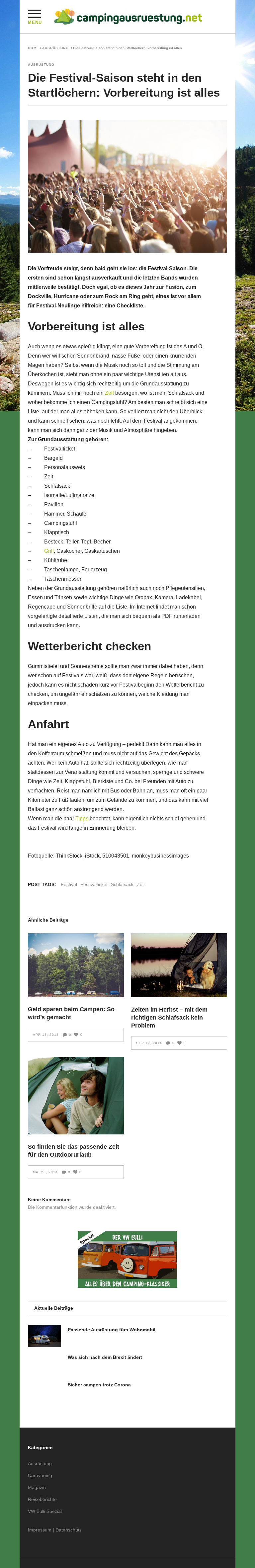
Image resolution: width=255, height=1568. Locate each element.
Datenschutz (68, 1529)
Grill (49, 551)
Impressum (39, 1529)
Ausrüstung (55, 48)
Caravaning (40, 1475)
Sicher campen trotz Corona (99, 1384)
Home (33, 48)
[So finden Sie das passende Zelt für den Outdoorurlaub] (76, 1095)
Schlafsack (122, 884)
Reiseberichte (42, 1499)
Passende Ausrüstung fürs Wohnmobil (111, 1329)
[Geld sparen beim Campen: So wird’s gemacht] (76, 965)
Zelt (109, 393)
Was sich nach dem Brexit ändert (105, 1357)
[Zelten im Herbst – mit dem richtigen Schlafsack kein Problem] (179, 965)
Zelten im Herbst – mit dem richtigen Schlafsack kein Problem (169, 1017)
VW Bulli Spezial (45, 1511)
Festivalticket (94, 884)
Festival (69, 884)
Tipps (81, 818)
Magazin (37, 1487)
